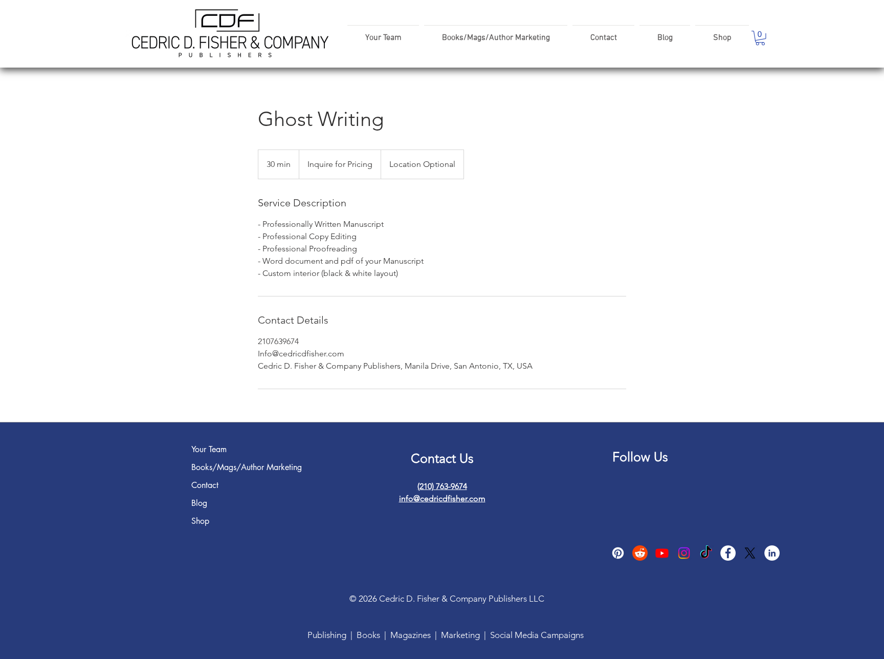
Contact (204, 485)
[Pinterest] (618, 553)
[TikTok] (706, 553)
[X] (750, 553)
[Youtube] (662, 553)
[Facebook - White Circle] (728, 553)
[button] (760, 38)
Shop (200, 521)
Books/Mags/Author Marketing (222, 467)
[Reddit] (640, 553)
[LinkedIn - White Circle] (772, 553)
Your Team (209, 449)
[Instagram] (684, 553)
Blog (199, 503)
